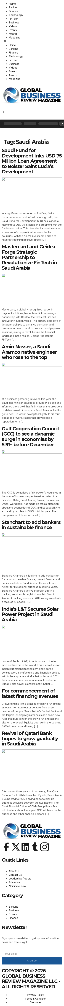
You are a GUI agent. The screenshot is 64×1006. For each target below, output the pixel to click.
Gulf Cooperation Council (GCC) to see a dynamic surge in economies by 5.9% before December (30, 437)
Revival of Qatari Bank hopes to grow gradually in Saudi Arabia (30, 738)
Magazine (14, 37)
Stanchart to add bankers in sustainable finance (31, 525)
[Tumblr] (35, 846)
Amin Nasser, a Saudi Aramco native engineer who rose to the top (29, 352)
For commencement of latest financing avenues (30, 693)
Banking (13, 7)
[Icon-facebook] (6, 846)
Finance (13, 11)
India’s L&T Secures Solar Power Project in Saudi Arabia (30, 614)
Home (12, 3)
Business (14, 22)
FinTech (13, 18)
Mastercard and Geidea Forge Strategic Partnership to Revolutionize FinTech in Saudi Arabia (29, 257)
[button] (32, 41)
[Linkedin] (25, 846)
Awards (13, 33)
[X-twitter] (15, 846)
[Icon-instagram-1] (44, 846)
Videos (13, 26)
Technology (16, 14)
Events (13, 29)
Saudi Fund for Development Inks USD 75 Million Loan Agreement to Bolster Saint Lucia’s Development (32, 161)
